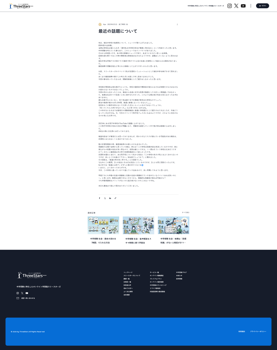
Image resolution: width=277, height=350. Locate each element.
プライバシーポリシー (258, 331)
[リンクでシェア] (115, 198)
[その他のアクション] (177, 24)
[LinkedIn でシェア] (110, 198)
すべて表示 (185, 212)
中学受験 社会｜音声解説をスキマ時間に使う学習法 (138, 241)
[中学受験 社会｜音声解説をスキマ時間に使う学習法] (138, 225)
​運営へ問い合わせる (28, 298)
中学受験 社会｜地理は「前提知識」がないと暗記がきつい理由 (173, 241)
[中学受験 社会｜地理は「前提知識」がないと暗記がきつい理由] (173, 225)
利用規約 (241, 331)
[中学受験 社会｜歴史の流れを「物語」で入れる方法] (103, 225)
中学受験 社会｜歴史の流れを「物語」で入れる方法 (103, 241)
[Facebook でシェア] (99, 198)
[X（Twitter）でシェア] (105, 198)
